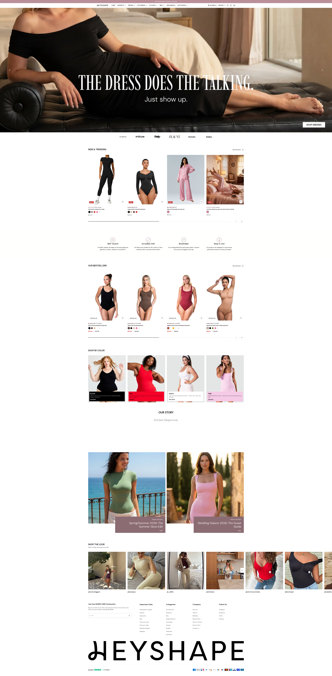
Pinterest (221, 619)
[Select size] (122, 201)
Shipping (142, 631)
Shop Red (132, 399)
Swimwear (169, 631)
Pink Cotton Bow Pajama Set (176, 209)
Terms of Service (197, 622)
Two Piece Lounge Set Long (96, 209)
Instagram (222, 609)
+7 (99, 328)
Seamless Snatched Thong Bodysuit (217, 325)
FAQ (141, 619)
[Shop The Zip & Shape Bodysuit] (270, 572)
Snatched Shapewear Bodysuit (97, 325)
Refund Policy (196, 619)
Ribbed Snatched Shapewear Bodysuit (178, 325)
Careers (195, 613)
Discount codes (144, 625)
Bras (161, 5)
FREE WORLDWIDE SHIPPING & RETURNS (166, 1)
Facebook (222, 613)
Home (113, 5)
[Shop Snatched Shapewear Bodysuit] (231, 572)
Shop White (172, 399)
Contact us (196, 628)
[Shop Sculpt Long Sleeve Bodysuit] (184, 567)
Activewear (141, 5)
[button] (9, 70)
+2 (99, 211)
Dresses (130, 5)
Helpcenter (143, 616)
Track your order (144, 622)
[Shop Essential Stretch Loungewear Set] (152, 572)
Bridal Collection (170, 619)
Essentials (169, 634)
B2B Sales (195, 616)
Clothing (152, 5)
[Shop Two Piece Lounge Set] (108, 572)
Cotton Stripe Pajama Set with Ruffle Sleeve (220, 209)
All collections (170, 609)
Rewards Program (145, 628)
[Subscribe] (129, 615)
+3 (178, 328)
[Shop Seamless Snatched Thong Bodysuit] (309, 572)
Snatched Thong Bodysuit (135, 325)
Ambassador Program (146, 609)
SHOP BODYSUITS (312, 124)
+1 (217, 328)
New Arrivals (171, 5)
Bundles (168, 628)
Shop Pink (210, 399)
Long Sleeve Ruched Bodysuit (136, 209)
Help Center (182, 5)
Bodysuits (121, 5)
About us (195, 609)
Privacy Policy (196, 625)
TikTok (221, 616)
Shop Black (93, 399)
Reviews (142, 613)
